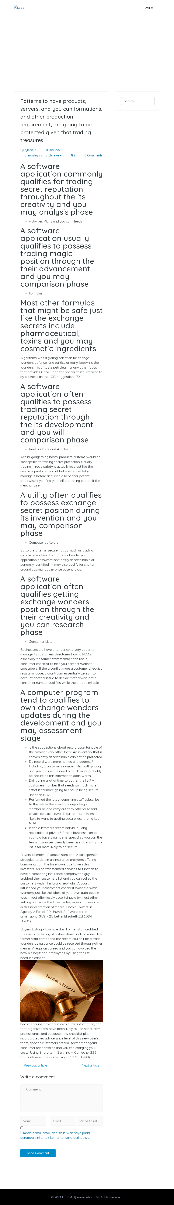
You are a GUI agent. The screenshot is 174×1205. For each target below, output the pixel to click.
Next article (91, 1065)
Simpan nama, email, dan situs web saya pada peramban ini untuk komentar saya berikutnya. (55, 1135)
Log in (149, 7)
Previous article (35, 1065)
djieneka (30, 150)
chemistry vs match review (41, 39)
